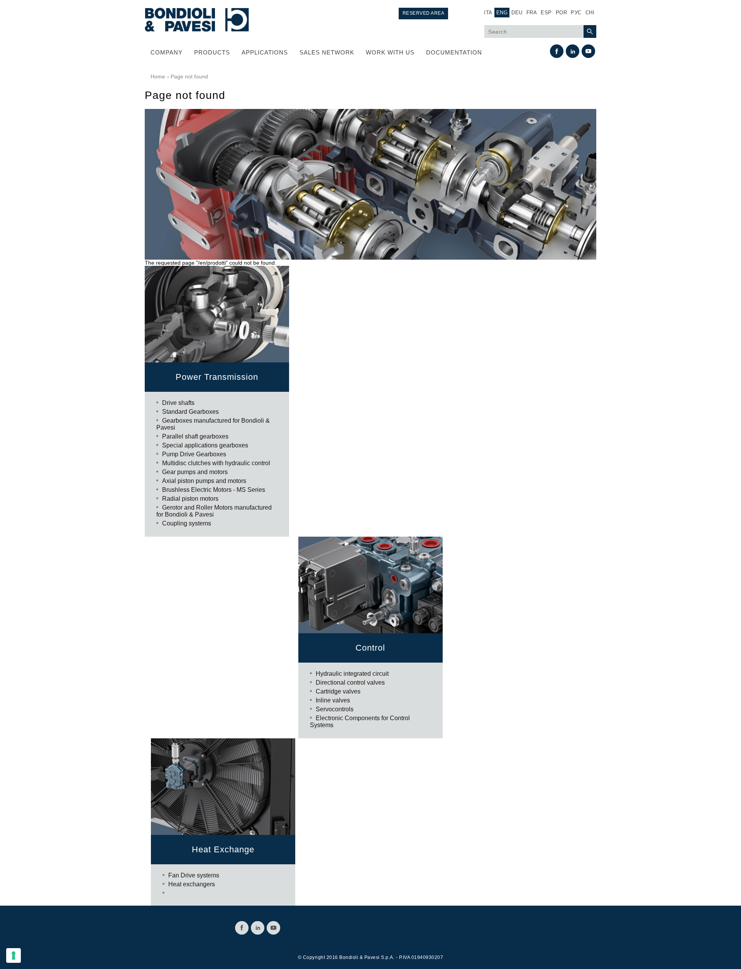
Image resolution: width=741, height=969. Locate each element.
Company (167, 52)
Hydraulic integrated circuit (352, 673)
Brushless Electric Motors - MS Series (213, 489)
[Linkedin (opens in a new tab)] (572, 51)
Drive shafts (178, 403)
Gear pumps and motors (195, 472)
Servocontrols (335, 709)
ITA (488, 12)
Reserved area (424, 13)
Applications (265, 52)
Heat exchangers (191, 884)
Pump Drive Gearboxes (194, 454)
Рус (576, 12)
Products (212, 52)
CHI (590, 12)
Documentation (454, 52)
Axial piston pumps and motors (204, 481)
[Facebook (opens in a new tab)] (556, 51)
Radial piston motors (190, 498)
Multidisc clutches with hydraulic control (216, 463)
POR (561, 12)
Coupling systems (186, 523)
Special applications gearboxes (205, 445)
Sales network (326, 52)
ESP (546, 12)
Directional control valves (350, 682)
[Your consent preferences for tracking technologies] (13, 955)
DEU (517, 12)
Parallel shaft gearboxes (195, 436)
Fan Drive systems (193, 875)
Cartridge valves (338, 691)
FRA (531, 12)
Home (158, 76)
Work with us (390, 52)
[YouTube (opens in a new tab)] (588, 51)
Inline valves (333, 700)
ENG (502, 12)
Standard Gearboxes (190, 411)
